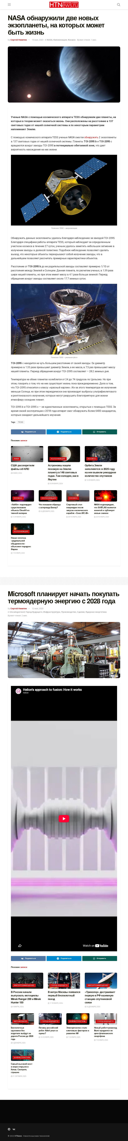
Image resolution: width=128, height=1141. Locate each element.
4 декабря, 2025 (18, 1043)
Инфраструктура (51, 612)
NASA (49, 40)
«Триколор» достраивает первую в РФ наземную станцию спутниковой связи (100, 997)
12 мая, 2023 (37, 608)
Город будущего (34, 612)
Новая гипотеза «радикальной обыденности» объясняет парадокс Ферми (21, 543)
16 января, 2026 (93, 480)
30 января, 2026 (56, 483)
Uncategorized (17, 612)
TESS (20, 422)
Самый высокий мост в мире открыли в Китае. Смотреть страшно (21, 1068)
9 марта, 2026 (18, 1007)
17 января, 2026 (56, 1003)
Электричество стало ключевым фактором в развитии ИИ (77, 1030)
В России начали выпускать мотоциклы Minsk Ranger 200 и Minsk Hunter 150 (26, 997)
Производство (68, 612)
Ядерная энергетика (96, 612)
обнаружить (91, 137)
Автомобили (20, 1021)
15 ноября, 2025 (47, 1037)
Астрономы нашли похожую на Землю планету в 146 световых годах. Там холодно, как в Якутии (63, 472)
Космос (72, 40)
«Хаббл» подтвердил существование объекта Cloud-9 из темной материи (21, 508)
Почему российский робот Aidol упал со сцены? (48, 1030)
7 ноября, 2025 (18, 553)
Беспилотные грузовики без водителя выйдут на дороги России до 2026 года (22, 1033)
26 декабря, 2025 (47, 511)
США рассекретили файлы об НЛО (22, 467)
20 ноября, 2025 (102, 517)
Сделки (81, 612)
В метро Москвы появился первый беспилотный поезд (64, 995)
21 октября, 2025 (19, 1076)
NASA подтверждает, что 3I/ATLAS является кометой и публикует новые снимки (105, 508)
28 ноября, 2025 (74, 517)
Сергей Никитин (18, 40)
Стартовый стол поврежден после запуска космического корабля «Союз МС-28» (77, 508)
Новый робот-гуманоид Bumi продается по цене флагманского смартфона (105, 1032)
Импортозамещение (24, 985)
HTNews (18, 1136)
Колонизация (60, 40)
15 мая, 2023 (37, 40)
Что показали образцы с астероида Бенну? (50, 506)
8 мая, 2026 (17, 473)
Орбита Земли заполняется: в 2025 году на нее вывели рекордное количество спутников (100, 471)
